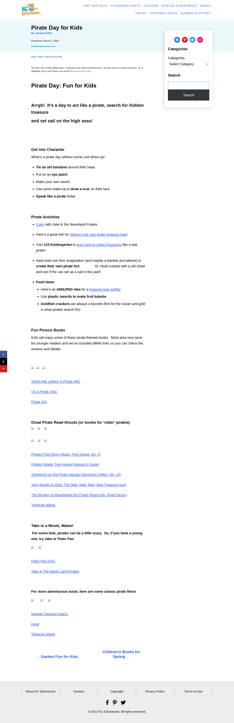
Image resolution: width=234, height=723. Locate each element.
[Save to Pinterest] (3, 368)
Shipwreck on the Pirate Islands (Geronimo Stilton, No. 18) (76, 475)
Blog (41, 57)
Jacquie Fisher (44, 33)
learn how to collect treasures (99, 245)
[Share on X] (3, 361)
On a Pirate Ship (44, 392)
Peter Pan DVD (43, 561)
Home (34, 57)
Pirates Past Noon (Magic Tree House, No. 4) (66, 454)
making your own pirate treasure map (98, 234)
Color (40, 224)
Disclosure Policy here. (80, 71)
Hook (35, 624)
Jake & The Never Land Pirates (55, 571)
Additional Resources (43, 46)
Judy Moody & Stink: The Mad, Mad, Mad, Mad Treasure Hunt (78, 485)
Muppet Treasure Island (49, 614)
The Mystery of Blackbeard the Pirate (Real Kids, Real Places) (79, 495)
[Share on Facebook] (3, 354)
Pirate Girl (39, 402)
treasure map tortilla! (105, 289)
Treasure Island (43, 505)
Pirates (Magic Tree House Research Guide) (65, 464)
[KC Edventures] (39, 9)
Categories (176, 58)
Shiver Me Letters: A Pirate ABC (55, 381)
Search (188, 95)
